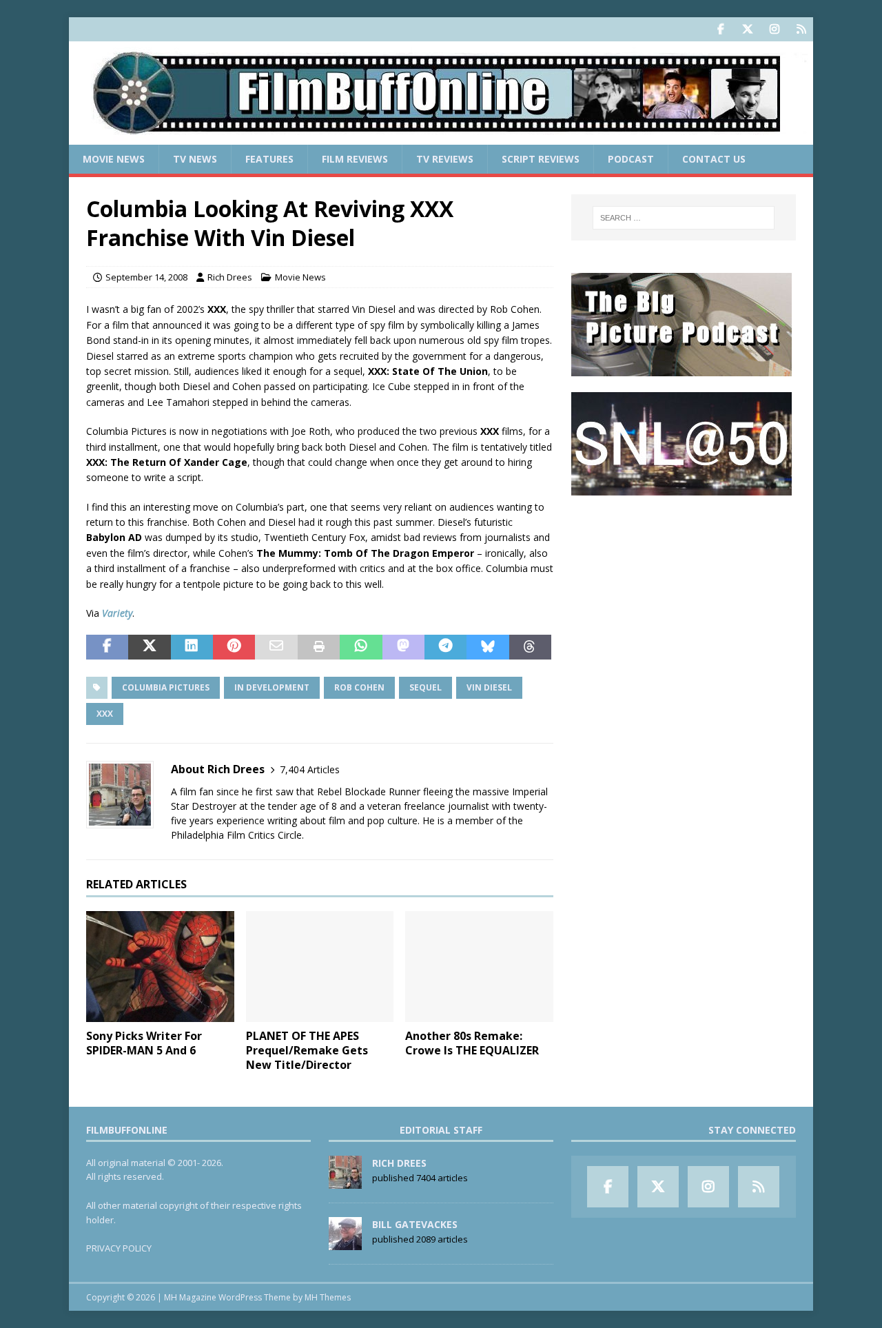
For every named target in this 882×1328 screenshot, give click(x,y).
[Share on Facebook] (107, 647)
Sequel (425, 687)
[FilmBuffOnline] (441, 136)
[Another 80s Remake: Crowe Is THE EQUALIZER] (479, 966)
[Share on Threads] (530, 647)
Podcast (631, 158)
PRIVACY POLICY (119, 1248)
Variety (117, 613)
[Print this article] (319, 647)
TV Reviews (444, 158)
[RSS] (801, 29)
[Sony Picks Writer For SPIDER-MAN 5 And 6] (160, 966)
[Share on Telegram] (445, 647)
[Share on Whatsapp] (361, 647)
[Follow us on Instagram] (774, 29)
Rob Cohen (359, 687)
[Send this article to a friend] (276, 647)
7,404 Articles (310, 769)
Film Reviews (355, 158)
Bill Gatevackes (415, 1224)
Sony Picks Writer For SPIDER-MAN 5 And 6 (144, 1043)
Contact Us (714, 158)
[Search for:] (683, 217)
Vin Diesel (489, 687)
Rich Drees (229, 277)
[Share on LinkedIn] (192, 647)
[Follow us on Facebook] (720, 29)
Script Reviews (541, 158)
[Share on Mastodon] (403, 647)
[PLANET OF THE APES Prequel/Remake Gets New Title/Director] (320, 966)
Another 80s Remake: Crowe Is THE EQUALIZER (472, 1043)
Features (269, 158)
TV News (195, 158)
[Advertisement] (683, 597)
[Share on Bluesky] (487, 647)
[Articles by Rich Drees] (345, 1181)
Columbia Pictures (165, 687)
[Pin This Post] (234, 647)
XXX (104, 713)
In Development (271, 687)
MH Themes (328, 1297)
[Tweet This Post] (149, 647)
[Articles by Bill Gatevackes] (345, 1242)
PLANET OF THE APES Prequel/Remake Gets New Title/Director (307, 1050)
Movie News (114, 158)
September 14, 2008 (146, 277)
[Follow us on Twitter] (747, 29)
